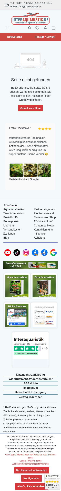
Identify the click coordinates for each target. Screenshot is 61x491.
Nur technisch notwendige (31, 470)
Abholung (40, 237)
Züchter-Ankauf (43, 221)
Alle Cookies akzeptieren (31, 486)
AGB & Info (30, 383)
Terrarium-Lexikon (14, 213)
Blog (6, 237)
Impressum (30, 387)
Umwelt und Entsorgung (30, 392)
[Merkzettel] (37, 28)
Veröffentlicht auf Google (23, 179)
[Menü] (7, 28)
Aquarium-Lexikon (14, 209)
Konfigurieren (31, 478)
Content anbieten (44, 225)
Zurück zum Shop (30, 108)
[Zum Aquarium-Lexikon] (16, 285)
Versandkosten (12, 229)
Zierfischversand (44, 213)
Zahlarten (9, 233)
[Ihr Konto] (45, 28)
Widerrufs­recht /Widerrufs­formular (31, 379)
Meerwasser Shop (45, 217)
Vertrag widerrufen (30, 397)
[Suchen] (29, 28)
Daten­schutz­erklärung (30, 374)
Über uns (8, 225)
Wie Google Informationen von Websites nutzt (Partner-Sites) (30, 456)
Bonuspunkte (11, 221)
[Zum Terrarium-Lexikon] (44, 285)
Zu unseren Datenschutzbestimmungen (30, 464)
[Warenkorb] (53, 28)
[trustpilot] (30, 345)
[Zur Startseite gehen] (30, 18)
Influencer (40, 233)
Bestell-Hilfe (10, 217)
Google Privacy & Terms (30, 461)
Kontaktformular (43, 229)
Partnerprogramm (44, 209)
